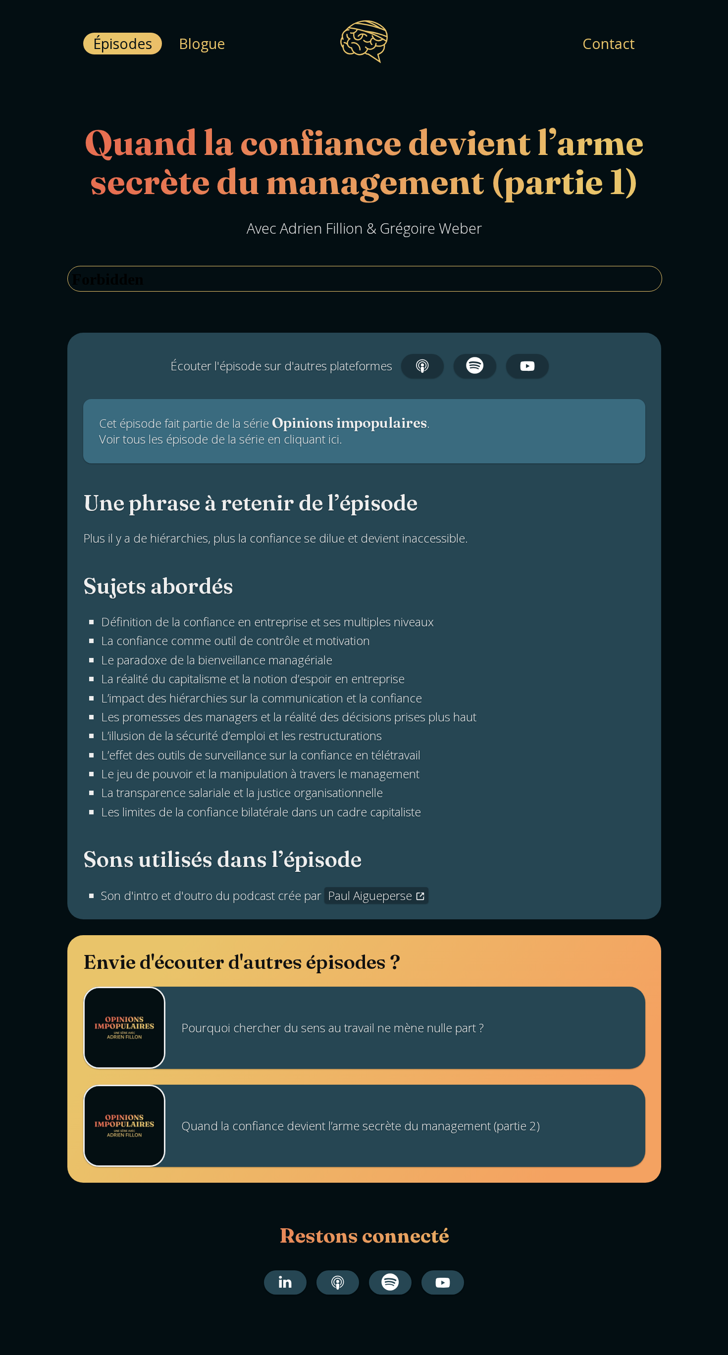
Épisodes (122, 43)
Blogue (202, 43)
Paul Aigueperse (370, 895)
